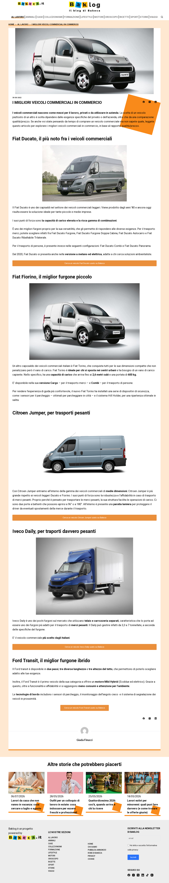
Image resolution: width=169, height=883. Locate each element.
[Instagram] (133, 875)
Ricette (124, 17)
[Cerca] (162, 17)
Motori (98, 17)
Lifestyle (87, 17)
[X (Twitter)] (150, 102)
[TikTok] (147, 875)
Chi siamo (92, 847)
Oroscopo (111, 17)
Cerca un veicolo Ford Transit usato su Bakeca (84, 708)
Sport (134, 17)
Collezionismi (53, 17)
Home (90, 844)
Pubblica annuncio (97, 850)
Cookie (91, 859)
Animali (30, 17)
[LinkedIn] (156, 102)
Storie (144, 17)
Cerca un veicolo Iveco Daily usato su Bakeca (84, 647)
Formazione (71, 17)
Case (40, 17)
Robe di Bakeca (95, 853)
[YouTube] (152, 875)
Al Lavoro (17, 17)
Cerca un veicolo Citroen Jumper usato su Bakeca (84, 517)
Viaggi (154, 17)
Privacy (91, 856)
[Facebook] (144, 102)
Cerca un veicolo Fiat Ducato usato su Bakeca (85, 263)
